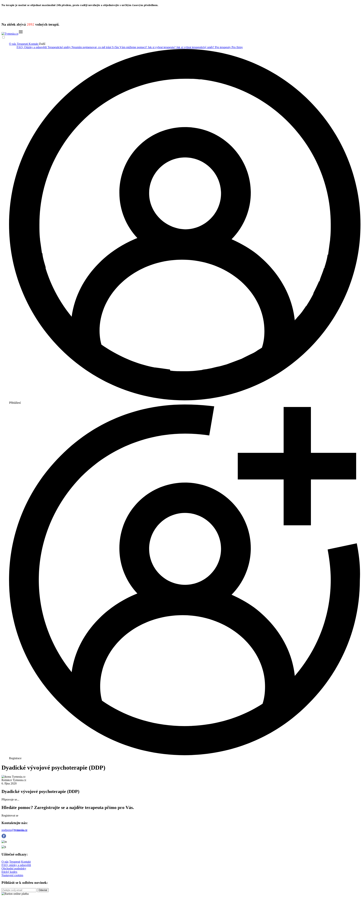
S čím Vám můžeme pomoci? (130, 47)
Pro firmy (237, 47)
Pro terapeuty (223, 47)
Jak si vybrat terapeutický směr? (195, 47)
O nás (13, 43)
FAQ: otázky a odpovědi (16, 865)
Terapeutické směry (59, 47)
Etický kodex (9, 871)
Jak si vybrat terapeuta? (162, 47)
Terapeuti (23, 43)
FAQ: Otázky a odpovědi (32, 47)
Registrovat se (10, 815)
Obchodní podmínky (14, 868)
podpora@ (14, 830)
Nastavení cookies (12, 875)
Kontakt (34, 43)
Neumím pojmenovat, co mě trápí (91, 47)
